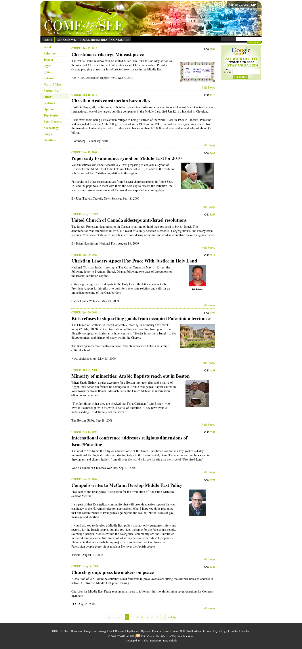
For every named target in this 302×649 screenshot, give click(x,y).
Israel (47, 47)
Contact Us (153, 636)
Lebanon (49, 78)
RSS (142, 636)
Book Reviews (53, 121)
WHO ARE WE (66, 39)
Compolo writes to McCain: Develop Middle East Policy (126, 485)
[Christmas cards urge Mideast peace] (196, 72)
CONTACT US (120, 39)
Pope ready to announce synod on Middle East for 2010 (126, 158)
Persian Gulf (52, 90)
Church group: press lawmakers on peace (112, 572)
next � (171, 617)
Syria (47, 72)
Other (48, 96)
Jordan (48, 59)
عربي (242, 4)
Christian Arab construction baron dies (110, 100)
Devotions (50, 140)
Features (49, 103)
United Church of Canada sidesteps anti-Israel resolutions (129, 220)
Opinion (49, 109)
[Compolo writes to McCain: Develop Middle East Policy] (196, 503)
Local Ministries (185, 636)
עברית (251, 4)
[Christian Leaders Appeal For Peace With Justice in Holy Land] (196, 278)
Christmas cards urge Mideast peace (107, 54)
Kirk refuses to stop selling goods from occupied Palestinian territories (141, 318)
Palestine (49, 53)
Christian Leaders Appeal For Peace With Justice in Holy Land (134, 260)
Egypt (48, 65)
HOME (48, 39)
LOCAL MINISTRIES (93, 39)
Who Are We (168, 636)
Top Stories (51, 115)
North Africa (52, 84)
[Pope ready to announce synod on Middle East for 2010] (196, 176)
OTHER (76, 48)
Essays (48, 134)
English (233, 4)
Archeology (51, 127)
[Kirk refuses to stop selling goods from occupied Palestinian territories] (196, 336)
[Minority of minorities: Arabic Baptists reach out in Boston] (196, 393)
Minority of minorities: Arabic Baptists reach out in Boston (130, 376)
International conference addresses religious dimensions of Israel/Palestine (129, 441)
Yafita (145, 640)
